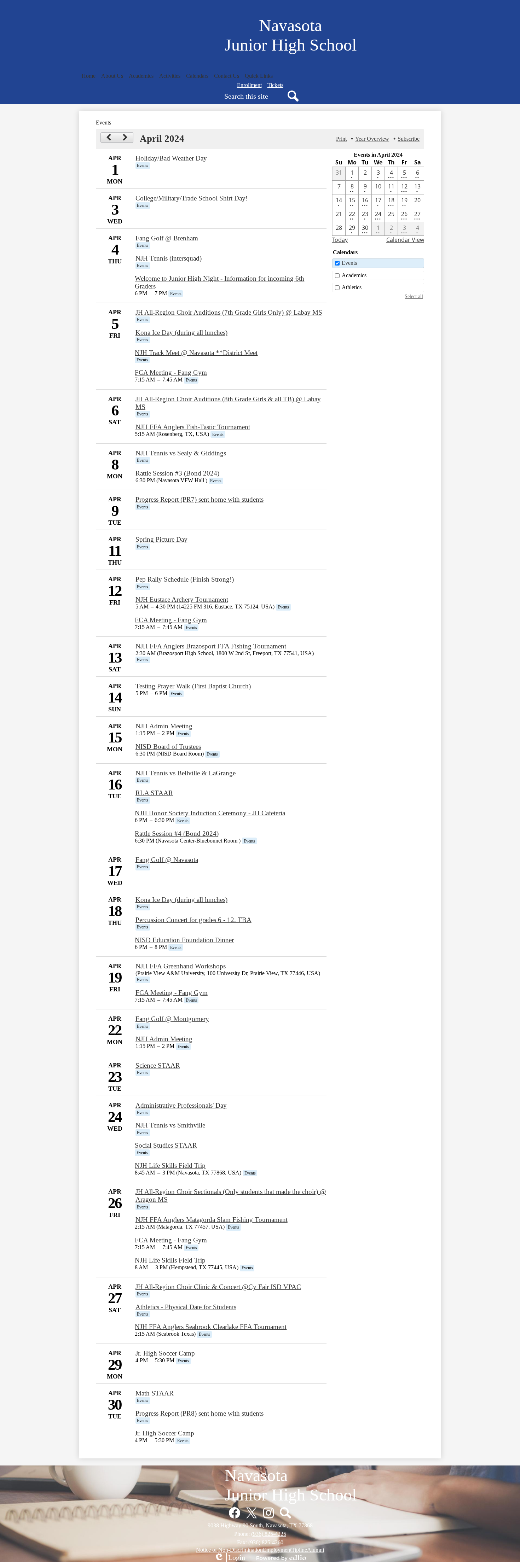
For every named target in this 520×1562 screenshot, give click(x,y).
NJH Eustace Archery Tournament (181, 599)
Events (349, 263)
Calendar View (405, 240)
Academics (354, 275)
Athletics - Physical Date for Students (185, 1307)
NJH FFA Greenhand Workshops (180, 966)
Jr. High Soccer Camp (165, 1353)
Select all (414, 296)
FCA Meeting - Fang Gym (171, 372)
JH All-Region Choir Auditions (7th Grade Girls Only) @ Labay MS (228, 312)
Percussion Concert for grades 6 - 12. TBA (193, 919)
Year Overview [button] (372, 139)
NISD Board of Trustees (168, 746)
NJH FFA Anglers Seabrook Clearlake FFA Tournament (211, 1326)
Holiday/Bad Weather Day (171, 158)
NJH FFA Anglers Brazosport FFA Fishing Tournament (210, 646)
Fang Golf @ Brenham (166, 238)
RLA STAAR (154, 793)
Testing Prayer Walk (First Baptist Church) (193, 686)
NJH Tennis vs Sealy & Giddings (180, 453)
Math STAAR (154, 1393)
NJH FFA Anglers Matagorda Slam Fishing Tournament (211, 1219)
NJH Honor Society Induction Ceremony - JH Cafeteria (210, 813)
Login (229, 1558)
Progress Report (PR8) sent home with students (199, 1413)
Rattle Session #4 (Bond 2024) (177, 833)
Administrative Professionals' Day (181, 1105)
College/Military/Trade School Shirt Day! (191, 198)
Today (340, 240)
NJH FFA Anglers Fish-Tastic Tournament (192, 427)
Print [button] (341, 139)
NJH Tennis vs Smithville (170, 1125)
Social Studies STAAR (166, 1145)
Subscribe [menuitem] (409, 139)
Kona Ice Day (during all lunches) (181, 332)
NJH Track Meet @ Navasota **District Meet (196, 352)
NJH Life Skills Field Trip (170, 1165)
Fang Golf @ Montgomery (172, 1018)
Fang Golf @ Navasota (166, 859)
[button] (112, 76)
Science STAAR (157, 1065)
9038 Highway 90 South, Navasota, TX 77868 (260, 1525)
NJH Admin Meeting (163, 726)
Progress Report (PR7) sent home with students (199, 499)
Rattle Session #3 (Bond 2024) (177, 473)
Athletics (352, 287)
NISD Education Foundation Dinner (184, 940)
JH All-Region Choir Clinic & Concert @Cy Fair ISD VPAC (218, 1286)
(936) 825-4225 (268, 1534)
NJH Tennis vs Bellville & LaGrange (185, 773)
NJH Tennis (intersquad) (168, 258)
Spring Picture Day (161, 539)
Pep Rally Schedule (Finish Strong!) (184, 579)
